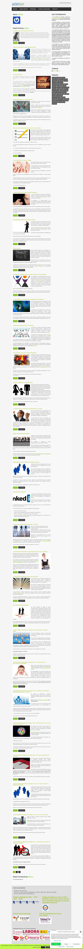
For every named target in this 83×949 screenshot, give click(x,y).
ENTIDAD (15, 9)
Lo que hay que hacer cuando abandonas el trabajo (25, 524)
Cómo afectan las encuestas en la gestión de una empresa (27, 128)
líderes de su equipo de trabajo (24, 86)
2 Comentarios (21, 95)
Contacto (55, 9)
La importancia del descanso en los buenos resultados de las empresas (30, 551)
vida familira (54, 103)
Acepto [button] (43, 947)
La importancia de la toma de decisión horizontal (25, 192)
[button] (80, 931)
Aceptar (56, 944)
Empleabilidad (59, 85)
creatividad (66, 80)
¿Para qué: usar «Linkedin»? (19, 492)
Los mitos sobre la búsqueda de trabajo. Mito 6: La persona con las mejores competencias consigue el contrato (31, 691)
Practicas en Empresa (56, 97)
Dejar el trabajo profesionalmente (21, 433)
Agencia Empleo (24, 9)
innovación (64, 92)
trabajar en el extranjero (60, 100)
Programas (33, 9)
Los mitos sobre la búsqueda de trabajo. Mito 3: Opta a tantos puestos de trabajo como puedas (30, 784)
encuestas (54, 87)
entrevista (59, 87)
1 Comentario (21, 42)
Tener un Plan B (17, 248)
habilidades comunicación (56, 92)
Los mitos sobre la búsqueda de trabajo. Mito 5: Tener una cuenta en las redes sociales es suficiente (32, 723)
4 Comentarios (21, 600)
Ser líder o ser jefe (17, 74)
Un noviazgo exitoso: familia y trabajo (22, 160)
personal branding (59, 95)
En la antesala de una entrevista (21, 605)
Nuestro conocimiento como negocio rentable (24, 47)
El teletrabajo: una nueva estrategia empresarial (24, 352)
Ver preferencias (76, 944)
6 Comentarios (21, 547)
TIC (68, 98)
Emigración (54, 85)
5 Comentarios (21, 779)
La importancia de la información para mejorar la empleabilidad (28, 299)
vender (60, 102)
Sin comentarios (22, 70)
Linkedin (32, 497)
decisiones (42, 227)
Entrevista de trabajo (65, 87)
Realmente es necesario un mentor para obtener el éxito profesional (29, 274)
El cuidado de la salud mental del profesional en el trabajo (27, 408)
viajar (64, 102)
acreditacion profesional (56, 77)
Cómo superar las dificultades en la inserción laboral (26, 462)
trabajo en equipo (55, 102)
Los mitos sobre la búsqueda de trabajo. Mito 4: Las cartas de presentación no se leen (31, 756)
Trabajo (67, 100)
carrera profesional (40, 281)
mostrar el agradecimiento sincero (38, 453)
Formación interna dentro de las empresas (23, 325)
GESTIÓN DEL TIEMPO (64, 90)
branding (63, 77)
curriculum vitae (60, 82)
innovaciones (41, 266)
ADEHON (54, 70)
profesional (63, 97)
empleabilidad (38, 107)
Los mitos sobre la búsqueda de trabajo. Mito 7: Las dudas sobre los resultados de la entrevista (29, 663)
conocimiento (54, 80)
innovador (19, 593)
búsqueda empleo (55, 79)
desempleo (62, 84)
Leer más (15, 42)
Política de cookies (61, 946)
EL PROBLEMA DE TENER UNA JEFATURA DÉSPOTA (23, 30)
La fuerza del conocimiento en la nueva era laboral (25, 576)
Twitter (59, 70)
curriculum (54, 82)
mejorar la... (35, 345)
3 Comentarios (21, 348)
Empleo (64, 85)
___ (31, 930)
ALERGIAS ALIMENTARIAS (44, 9)
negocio (53, 95)
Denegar (66, 944)
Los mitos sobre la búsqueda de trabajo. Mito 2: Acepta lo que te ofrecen (30, 814)
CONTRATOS (60, 80)
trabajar (53, 100)
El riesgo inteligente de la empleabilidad (23, 99)
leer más (47, 947)
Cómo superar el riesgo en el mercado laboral (24, 219)
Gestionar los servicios (57, 940)
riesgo (65, 98)
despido (66, 84)
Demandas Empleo (55, 84)
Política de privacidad (69, 946)
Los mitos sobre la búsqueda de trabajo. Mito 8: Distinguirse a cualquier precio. (30, 630)
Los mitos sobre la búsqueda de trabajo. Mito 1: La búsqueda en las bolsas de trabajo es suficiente (31, 842)
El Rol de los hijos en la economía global (23, 382)
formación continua (55, 90)
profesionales (54, 98)
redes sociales (35, 732)
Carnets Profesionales (63, 79)
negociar (28, 821)
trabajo (47, 317)
